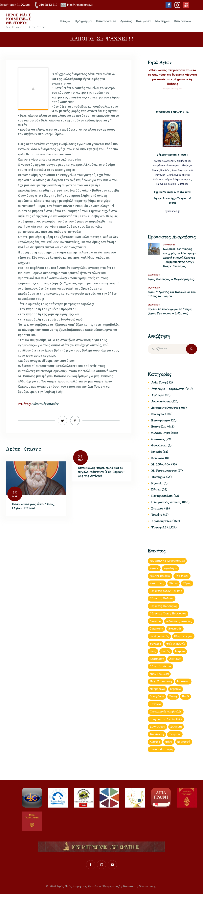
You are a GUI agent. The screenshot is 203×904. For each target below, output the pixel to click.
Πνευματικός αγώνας (166, 502)
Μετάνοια (183, 681)
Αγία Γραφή (159, 382)
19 (14, 492)
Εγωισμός (175, 628)
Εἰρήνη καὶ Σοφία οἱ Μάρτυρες (172, 184)
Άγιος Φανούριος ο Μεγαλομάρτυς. (171, 279)
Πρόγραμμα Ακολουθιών (166, 719)
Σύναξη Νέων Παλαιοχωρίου (172, 89)
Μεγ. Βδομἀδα (159, 674)
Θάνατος (155, 643)
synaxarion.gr (172, 211)
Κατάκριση (157, 658)
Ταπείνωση (157, 734)
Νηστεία (157, 483)
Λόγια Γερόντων (160, 666)
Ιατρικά (180, 651)
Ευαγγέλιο (158, 426)
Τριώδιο (156, 514)
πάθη (168, 741)
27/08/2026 (154, 274)
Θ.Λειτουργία (160, 433)
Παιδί (185, 696)
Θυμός (165, 651)
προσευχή (183, 741)
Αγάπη (154, 568)
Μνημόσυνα (157, 689)
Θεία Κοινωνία (175, 643)
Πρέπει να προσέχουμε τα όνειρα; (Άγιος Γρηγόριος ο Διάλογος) (170, 311)
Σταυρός (157, 508)
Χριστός (155, 741)
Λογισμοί (175, 658)
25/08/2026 (154, 304)
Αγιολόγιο (170, 568)
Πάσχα (156, 489)
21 (80, 456)
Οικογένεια (157, 696)
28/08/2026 (169, 244)
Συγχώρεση (157, 726)
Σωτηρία (176, 726)
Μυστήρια (158, 477)
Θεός (153, 651)
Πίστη (173, 696)
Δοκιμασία (156, 628)
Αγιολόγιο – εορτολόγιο (168, 389)
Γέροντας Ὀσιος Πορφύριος (168, 613)
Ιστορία (156, 451)
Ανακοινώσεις (160, 401)
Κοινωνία (157, 458)
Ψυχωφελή (158, 527)
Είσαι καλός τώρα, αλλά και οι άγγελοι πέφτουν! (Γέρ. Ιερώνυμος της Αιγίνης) (101, 472)
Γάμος (187, 583)
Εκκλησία (157, 414)
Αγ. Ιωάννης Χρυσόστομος (167, 560)
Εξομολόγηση (183, 636)
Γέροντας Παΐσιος (161, 598)
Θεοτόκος (158, 439)
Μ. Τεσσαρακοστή (164, 470)
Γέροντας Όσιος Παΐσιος (166, 591)
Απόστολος (157, 583)
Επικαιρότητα (160, 420)
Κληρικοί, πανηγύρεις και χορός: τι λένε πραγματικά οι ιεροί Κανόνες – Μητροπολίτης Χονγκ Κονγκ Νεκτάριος (179, 257)
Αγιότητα (157, 395)
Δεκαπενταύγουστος (165, 407)
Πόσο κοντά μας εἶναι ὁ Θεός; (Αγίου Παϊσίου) (33, 506)
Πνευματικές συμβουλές (166, 711)
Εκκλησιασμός (159, 636)
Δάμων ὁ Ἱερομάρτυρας (178, 179)
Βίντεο (173, 583)
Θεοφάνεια (159, 445)
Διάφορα (155, 621)
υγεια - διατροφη (161, 749)
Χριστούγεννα (161, 521)
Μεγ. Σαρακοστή (161, 681)
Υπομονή (175, 734)
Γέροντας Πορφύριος (163, 606)
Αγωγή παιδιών (160, 576)
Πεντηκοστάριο (162, 496)
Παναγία (155, 704)
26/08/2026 (154, 287)
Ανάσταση (182, 576)
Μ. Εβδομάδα (160, 464)
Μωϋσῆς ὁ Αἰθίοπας (164, 161)
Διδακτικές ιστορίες (45, 404)
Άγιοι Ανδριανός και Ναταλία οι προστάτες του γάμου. (172, 294)
